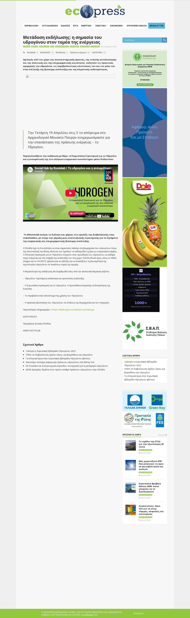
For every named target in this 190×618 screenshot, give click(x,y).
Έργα (75, 25)
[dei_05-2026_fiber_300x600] (144, 132)
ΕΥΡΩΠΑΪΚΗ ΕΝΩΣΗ (137, 25)
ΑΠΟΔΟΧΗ (138, 613)
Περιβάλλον (31, 25)
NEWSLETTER (157, 25)
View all (161, 435)
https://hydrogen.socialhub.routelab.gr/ (73, 309)
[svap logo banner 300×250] (144, 331)
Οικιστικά (100, 25)
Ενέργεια (86, 25)
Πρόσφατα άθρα (131, 434)
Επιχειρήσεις (44, 46)
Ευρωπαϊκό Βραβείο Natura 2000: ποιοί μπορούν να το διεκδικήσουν (150, 487)
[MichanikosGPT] (141, 289)
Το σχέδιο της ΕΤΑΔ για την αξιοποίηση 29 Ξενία (151, 444)
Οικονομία (116, 25)
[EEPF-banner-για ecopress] (144, 409)
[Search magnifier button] (164, 40)
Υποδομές (95, 46)
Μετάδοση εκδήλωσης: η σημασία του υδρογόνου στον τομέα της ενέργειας (62, 39)
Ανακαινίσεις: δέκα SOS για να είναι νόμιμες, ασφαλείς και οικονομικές (151, 510)
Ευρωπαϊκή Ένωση (62, 46)
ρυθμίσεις (88, 614)
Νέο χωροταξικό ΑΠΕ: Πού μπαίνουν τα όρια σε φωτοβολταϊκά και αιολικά (151, 465)
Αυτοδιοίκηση (50, 25)
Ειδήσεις (65, 25)
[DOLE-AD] (144, 222)
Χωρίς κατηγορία (145, 450)
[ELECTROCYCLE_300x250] (144, 68)
